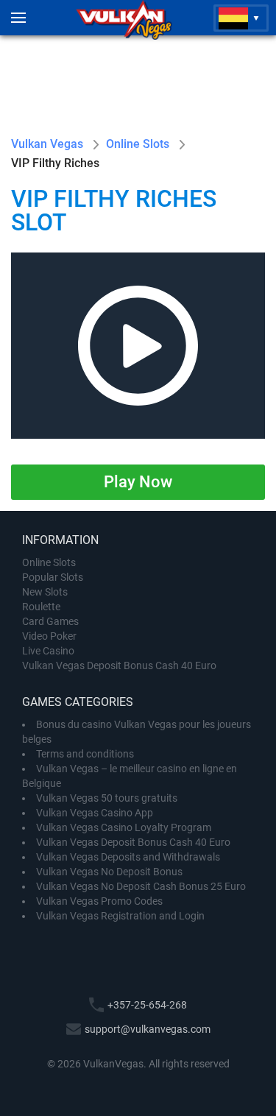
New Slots (45, 592)
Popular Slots (52, 577)
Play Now (138, 482)
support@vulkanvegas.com (147, 1029)
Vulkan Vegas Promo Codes (99, 901)
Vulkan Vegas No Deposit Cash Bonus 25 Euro (141, 886)
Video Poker (49, 636)
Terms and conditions (85, 754)
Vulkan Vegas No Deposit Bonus (109, 871)
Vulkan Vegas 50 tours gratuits (106, 798)
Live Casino (48, 651)
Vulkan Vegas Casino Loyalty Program (123, 827)
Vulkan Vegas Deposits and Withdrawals (128, 857)
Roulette (41, 606)
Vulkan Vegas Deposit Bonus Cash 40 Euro (119, 665)
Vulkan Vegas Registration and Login (120, 916)
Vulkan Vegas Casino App (94, 813)
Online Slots (49, 562)
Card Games (50, 621)
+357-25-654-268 (147, 1005)
